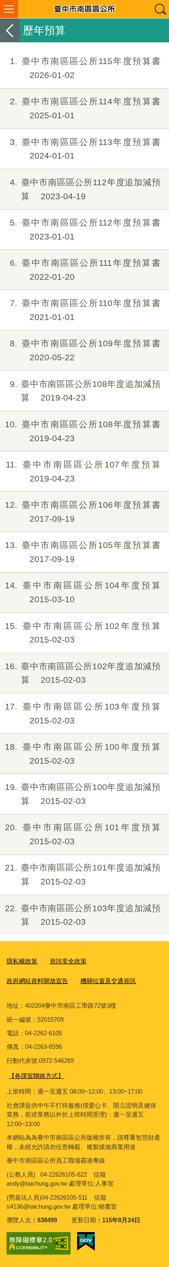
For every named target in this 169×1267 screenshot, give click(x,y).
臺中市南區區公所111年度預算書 (85, 269)
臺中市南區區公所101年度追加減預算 (82, 874)
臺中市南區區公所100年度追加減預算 (82, 794)
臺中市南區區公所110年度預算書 (85, 310)
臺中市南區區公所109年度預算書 (85, 350)
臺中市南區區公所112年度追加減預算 (85, 189)
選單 (9, 9)
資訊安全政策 (68, 961)
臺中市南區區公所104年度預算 (82, 592)
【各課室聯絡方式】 (36, 1075)
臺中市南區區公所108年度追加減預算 (85, 391)
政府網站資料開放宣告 (37, 980)
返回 (10, 30)
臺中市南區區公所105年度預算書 (82, 552)
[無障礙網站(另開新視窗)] (39, 1243)
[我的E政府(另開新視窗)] (86, 1241)
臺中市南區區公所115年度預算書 (85, 68)
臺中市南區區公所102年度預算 (82, 633)
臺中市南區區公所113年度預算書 (85, 149)
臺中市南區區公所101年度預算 (82, 834)
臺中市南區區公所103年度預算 (82, 713)
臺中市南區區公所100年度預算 (82, 753)
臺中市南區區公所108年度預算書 (82, 431)
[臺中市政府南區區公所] (84, 9)
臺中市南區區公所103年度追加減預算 (82, 915)
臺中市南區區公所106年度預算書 (82, 511)
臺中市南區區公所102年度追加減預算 (82, 673)
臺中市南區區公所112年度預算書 (85, 229)
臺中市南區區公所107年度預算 (83, 471)
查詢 (160, 9)
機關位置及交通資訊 (108, 980)
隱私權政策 (22, 961)
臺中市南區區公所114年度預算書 (85, 108)
